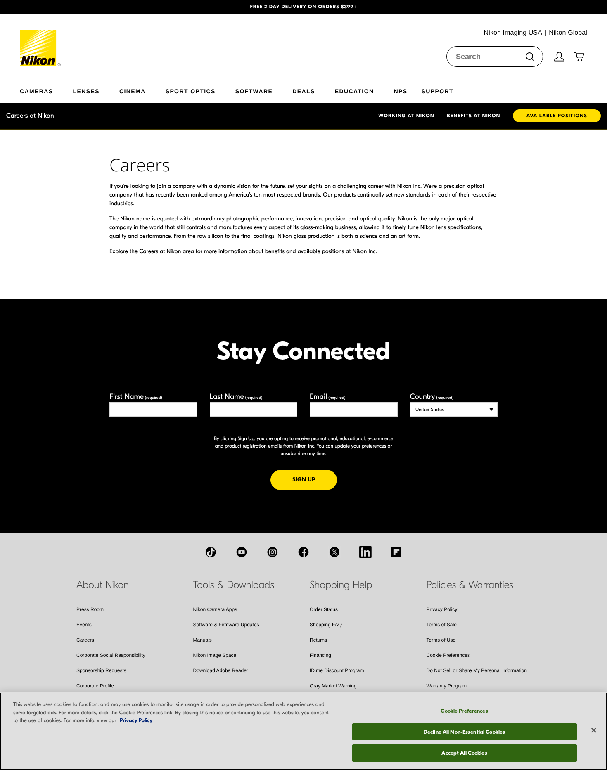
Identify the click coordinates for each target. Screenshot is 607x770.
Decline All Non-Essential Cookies (464, 732)
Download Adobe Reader (220, 670)
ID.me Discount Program (337, 670)
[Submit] (529, 56)
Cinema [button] (132, 91)
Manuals (202, 640)
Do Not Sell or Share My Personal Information (477, 670)
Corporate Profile (95, 686)
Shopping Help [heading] (341, 585)
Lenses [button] (86, 91)
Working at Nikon (406, 116)
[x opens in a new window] (334, 552)
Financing (320, 655)
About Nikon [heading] (102, 585)
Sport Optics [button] (191, 91)
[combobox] (494, 56)
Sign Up (314, 479)
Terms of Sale (442, 625)
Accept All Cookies (464, 753)
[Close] (594, 730)
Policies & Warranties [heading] (470, 585)
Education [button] (354, 91)
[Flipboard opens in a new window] (396, 552)
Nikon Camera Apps (215, 609)
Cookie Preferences (448, 655)
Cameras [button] (36, 91)
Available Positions (556, 116)
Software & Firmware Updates (226, 625)
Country (431, 396)
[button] (45, 7)
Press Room (90, 609)
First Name (135, 396)
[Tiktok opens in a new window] (210, 552)
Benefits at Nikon (473, 116)
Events (84, 625)
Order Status (324, 609)
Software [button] (254, 91)
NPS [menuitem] (400, 91)
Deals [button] (303, 91)
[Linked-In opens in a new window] (365, 552)
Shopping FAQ (326, 625)
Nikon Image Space (215, 655)
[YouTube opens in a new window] (241, 552)
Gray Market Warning (333, 686)
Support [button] (437, 91)
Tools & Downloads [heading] (233, 585)
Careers (85, 640)
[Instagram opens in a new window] (272, 552)
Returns (318, 640)
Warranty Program (447, 686)
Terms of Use (441, 640)
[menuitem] (46, 89)
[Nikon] (41, 40)
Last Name (236, 396)
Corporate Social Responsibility (110, 655)
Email (328, 396)
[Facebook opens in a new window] (303, 552)
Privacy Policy (442, 609)
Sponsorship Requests (101, 670)
